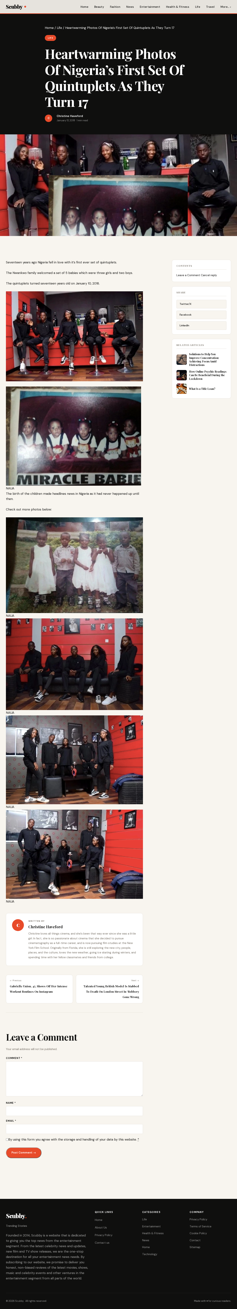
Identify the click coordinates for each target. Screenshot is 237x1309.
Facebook (185, 314)
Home (84, 7)
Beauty (99, 7)
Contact (195, 1240)
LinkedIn (184, 325)
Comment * (14, 1058)
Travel (210, 7)
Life (197, 7)
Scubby (14, 6)
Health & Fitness (177, 7)
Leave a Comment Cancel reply (196, 275)
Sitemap (195, 1247)
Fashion (115, 7)
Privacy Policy (103, 1235)
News (130, 7)
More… (225, 7)
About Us (101, 1227)
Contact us (102, 1243)
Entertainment (150, 7)
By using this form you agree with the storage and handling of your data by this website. (73, 1139)
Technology (149, 1254)
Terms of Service (200, 1226)
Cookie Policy (198, 1233)
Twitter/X (185, 304)
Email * (11, 1120)
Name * (11, 1102)
